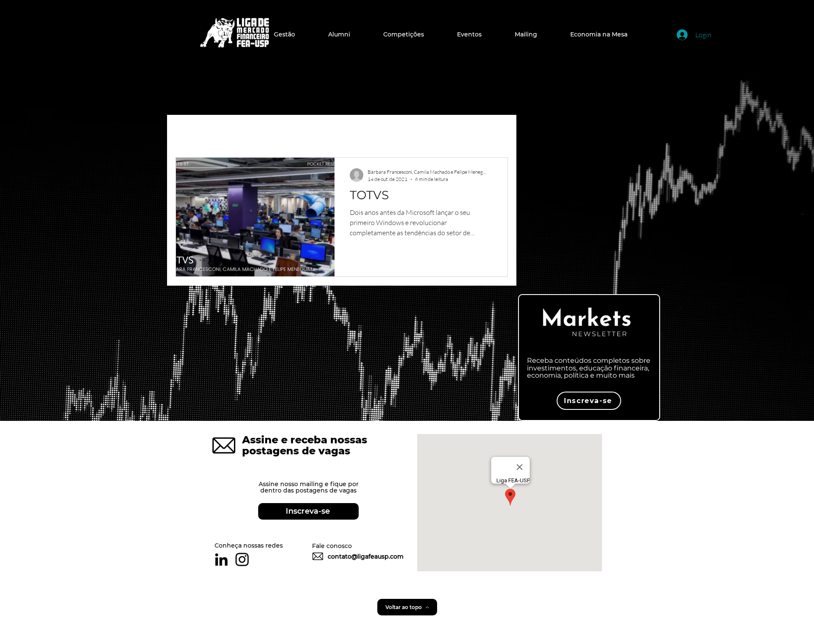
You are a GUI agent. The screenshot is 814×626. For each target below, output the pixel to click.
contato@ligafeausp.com (366, 556)
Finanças (315, 131)
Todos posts (199, 131)
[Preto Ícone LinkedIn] (221, 559)
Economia (260, 131)
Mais (443, 131)
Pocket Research (383, 131)
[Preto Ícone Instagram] (242, 559)
